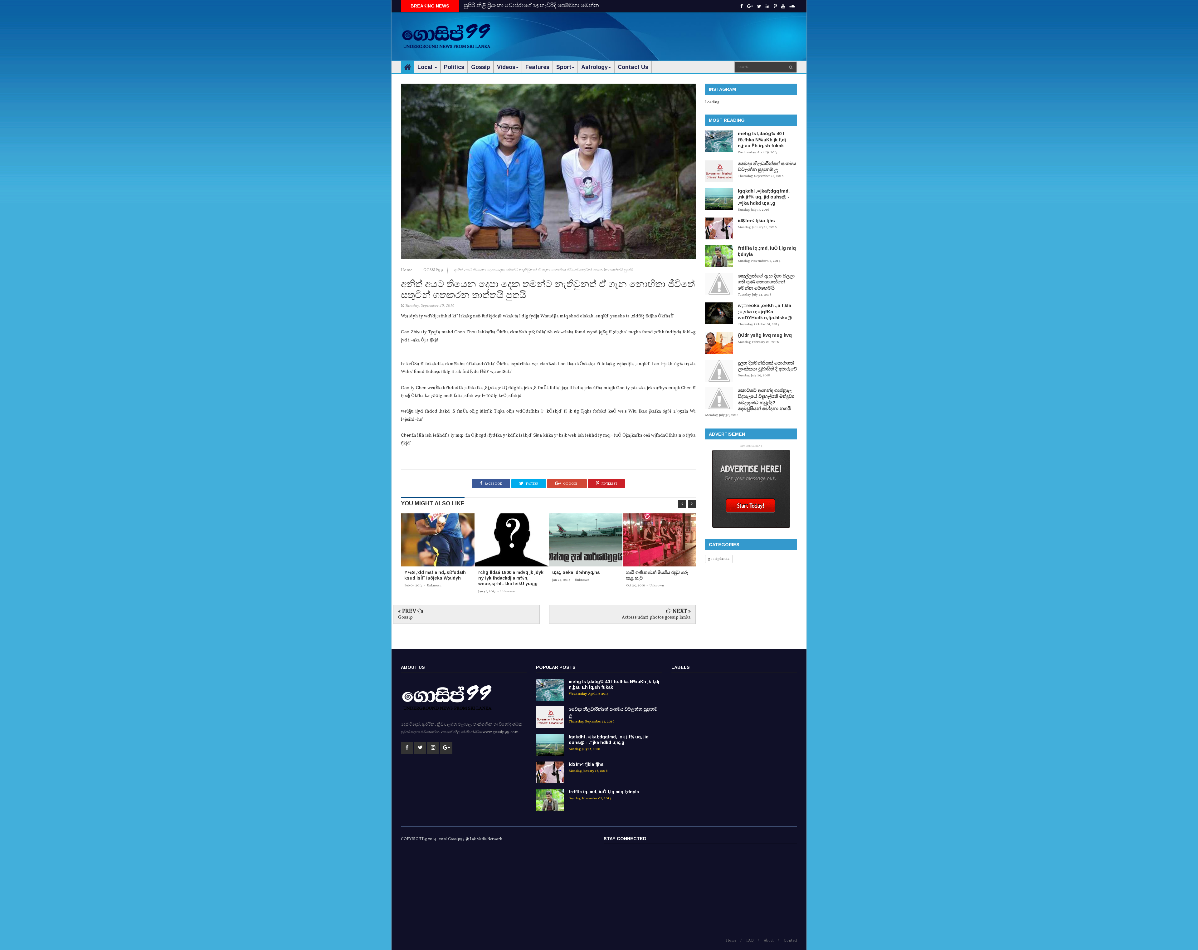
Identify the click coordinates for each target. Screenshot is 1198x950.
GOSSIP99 (433, 270)
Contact (790, 940)
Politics (454, 67)
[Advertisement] (683, 31)
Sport (563, 67)
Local (425, 67)
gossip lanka (718, 558)
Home (407, 270)
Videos (506, 67)
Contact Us (633, 67)
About (769, 940)
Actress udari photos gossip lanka (656, 617)
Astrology (594, 67)
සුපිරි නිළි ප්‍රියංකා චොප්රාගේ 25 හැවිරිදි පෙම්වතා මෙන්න (531, 6)
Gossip (480, 67)
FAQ (750, 940)
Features (537, 67)
